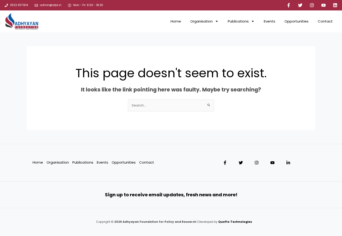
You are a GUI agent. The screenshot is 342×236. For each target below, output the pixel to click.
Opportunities (296, 21)
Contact (325, 21)
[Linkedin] (288, 163)
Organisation (201, 21)
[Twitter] (241, 163)
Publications (238, 21)
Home (176, 21)
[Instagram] (257, 163)
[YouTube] (272, 163)
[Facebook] (225, 163)
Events (269, 21)
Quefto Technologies (235, 222)
